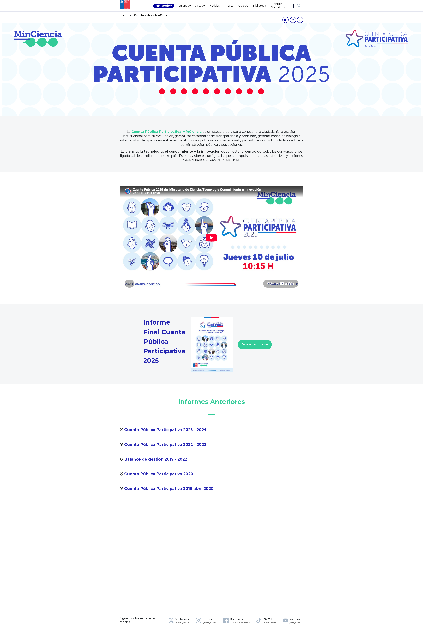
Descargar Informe (255, 344)
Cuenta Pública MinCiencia (152, 15)
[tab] (211, 430)
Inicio (123, 15)
